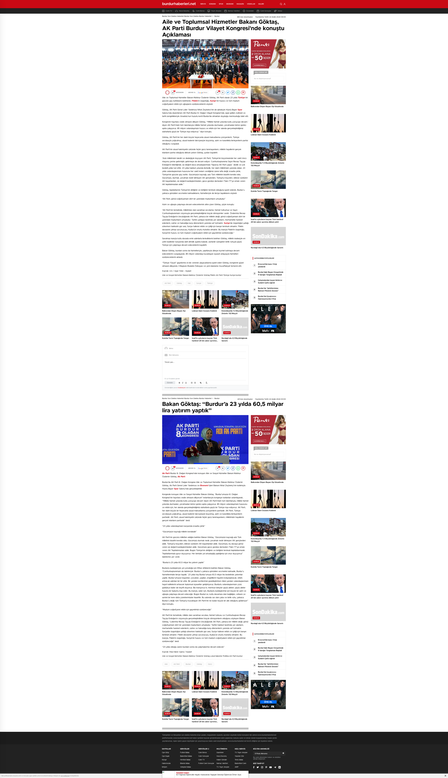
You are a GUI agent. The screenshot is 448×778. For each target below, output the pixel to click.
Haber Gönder (222, 760)
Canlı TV (169, 11)
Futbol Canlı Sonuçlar (206, 763)
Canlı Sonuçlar (265, 11)
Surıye (198, 283)
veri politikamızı (65, 775)
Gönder (170, 383)
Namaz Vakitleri (234, 11)
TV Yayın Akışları (223, 767)
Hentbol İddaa (185, 760)
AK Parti (168, 283)
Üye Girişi (165, 752)
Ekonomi (230, 4)
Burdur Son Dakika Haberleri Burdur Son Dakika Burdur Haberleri (187, 16)
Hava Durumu (184, 11)
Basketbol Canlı (240, 763)
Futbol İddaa (184, 752)
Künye (164, 760)
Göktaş (179, 283)
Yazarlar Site (239, 756)
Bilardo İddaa (184, 763)
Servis (203, 4)
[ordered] (191, 382)
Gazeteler (220, 752)
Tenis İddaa (239, 760)
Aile (166, 664)
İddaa (280, 11)
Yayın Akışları (216, 11)
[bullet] (195, 382)
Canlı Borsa (200, 11)
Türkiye (210, 283)
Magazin (240, 4)
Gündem (212, 4)
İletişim (164, 767)
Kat (189, 283)
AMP (236, 767)
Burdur (217, 16)
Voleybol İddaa (185, 767)
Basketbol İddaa (186, 756)
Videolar (251, 4)
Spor (221, 4)
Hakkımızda (166, 763)
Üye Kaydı (165, 756)
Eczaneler (250, 11)
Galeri (261, 4)
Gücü (210, 664)
